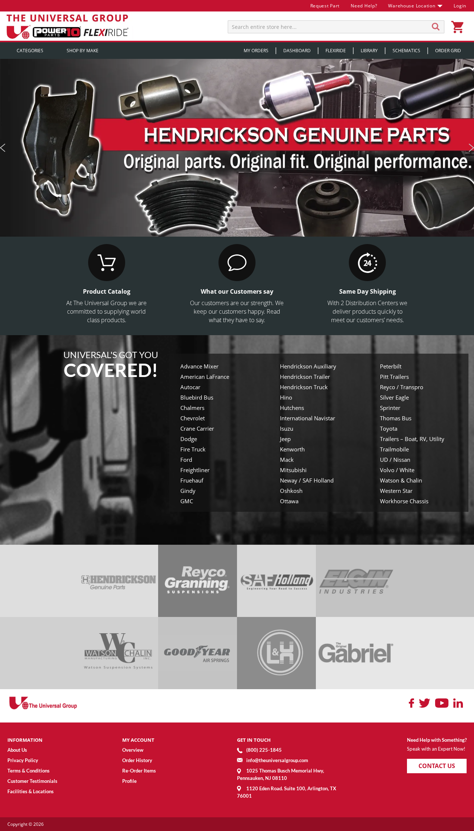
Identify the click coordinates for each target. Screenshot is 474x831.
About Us (17, 750)
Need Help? (364, 6)
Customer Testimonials (32, 781)
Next (471, 148)
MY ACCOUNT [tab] (138, 739)
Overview (132, 750)
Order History (137, 760)
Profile (129, 781)
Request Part (325, 6)
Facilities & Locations (30, 791)
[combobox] (336, 26)
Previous (3, 148)
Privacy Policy (22, 760)
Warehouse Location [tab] (411, 6)
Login (460, 6)
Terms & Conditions (28, 771)
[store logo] (68, 26)
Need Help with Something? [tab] (437, 739)
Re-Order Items (139, 771)
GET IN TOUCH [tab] (254, 739)
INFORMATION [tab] (25, 739)
